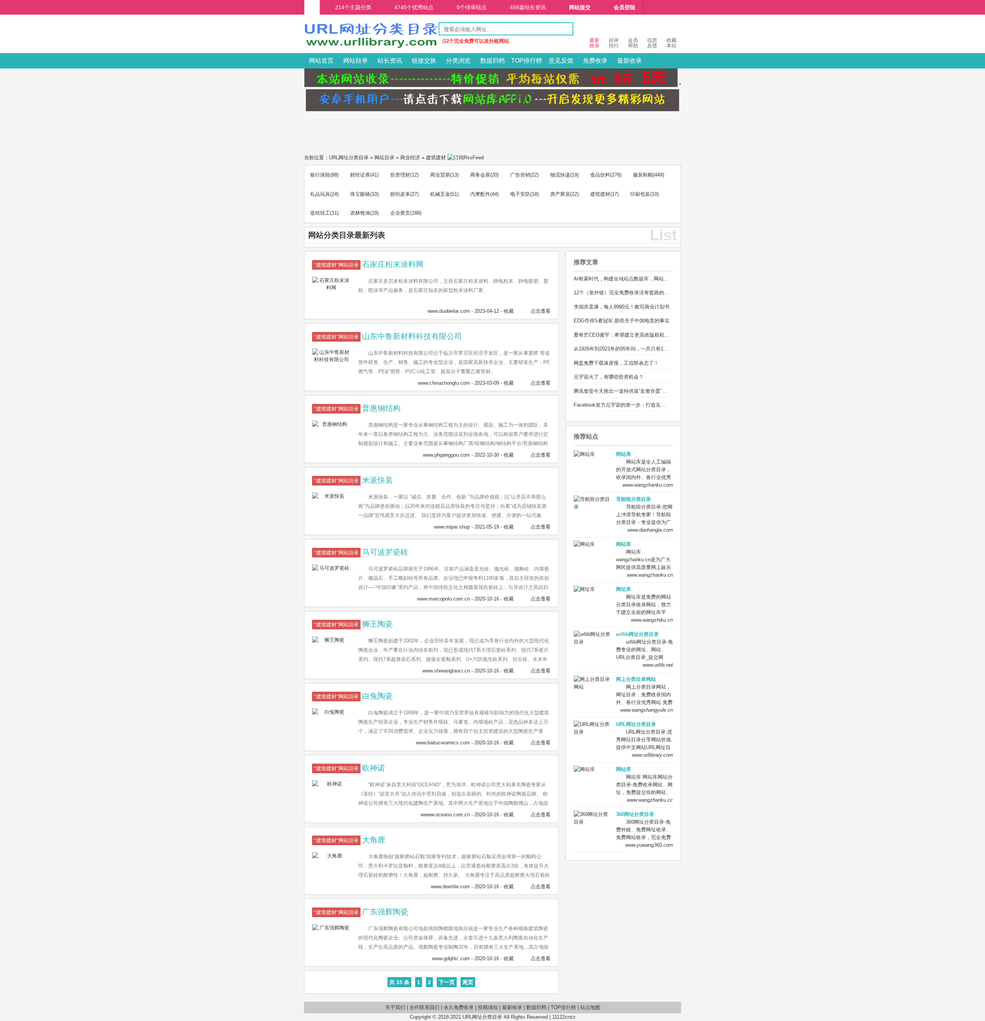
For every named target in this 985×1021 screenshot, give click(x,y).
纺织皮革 (400, 194)
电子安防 (520, 194)
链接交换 (424, 60)
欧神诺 (373, 768)
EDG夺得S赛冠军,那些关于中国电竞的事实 (621, 321)
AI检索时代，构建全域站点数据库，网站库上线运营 (631, 279)
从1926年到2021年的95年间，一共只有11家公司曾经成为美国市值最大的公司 (660, 349)
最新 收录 (594, 42)
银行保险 (320, 175)
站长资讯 (389, 60)
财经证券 (360, 175)
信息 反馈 (652, 42)
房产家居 (560, 194)
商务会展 (480, 175)
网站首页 (321, 60)
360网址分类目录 (635, 814)
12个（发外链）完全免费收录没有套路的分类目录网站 (634, 292)
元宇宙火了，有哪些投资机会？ (609, 377)
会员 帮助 (633, 42)
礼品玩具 (320, 194)
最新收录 (629, 60)
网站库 (623, 454)
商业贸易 (440, 175)
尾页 (467, 982)
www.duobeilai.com (448, 311)
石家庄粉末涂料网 (393, 264)
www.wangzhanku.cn (650, 575)
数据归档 (492, 60)
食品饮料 (600, 175)
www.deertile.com (450, 886)
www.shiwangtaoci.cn (446, 671)
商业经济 (410, 157)
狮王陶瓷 (377, 624)
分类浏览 (458, 60)
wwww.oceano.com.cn (445, 814)
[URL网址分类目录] (371, 47)
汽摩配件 (480, 194)
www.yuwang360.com (649, 845)
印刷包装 (640, 194)
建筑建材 (436, 157)
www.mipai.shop (452, 527)
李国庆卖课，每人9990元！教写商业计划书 (621, 307)
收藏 (509, 311)
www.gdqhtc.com (451, 958)
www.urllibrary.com (652, 755)
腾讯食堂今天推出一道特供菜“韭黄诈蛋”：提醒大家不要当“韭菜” (644, 391)
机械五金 (440, 194)
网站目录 (355, 60)
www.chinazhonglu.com (444, 383)
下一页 (447, 982)
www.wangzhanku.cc (650, 800)
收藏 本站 (671, 42)
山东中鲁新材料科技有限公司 (412, 336)
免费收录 (595, 60)
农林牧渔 (360, 213)
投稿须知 (488, 1007)
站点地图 (590, 1007)
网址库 (623, 589)
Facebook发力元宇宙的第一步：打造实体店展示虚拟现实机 (640, 405)
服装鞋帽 (643, 175)
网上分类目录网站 (636, 679)
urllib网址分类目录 (637, 634)
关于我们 (395, 1007)
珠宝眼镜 (360, 194)
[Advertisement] (492, 130)
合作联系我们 (424, 1007)
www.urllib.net (658, 665)
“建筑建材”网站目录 (336, 265)
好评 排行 (614, 42)
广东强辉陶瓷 (385, 912)
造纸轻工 (320, 213)
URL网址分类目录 (349, 157)
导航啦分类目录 (633, 499)
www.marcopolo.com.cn (443, 599)
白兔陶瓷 (377, 696)
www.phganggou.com (446, 455)
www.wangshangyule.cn (646, 710)
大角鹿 (373, 840)
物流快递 (560, 175)
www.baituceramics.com (443, 743)
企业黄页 (400, 213)
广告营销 (520, 175)
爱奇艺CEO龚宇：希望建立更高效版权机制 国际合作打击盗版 (642, 335)
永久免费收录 (459, 1007)
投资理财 (400, 175)
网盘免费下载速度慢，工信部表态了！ (616, 363)
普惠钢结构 (381, 408)
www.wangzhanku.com (648, 485)
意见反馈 (561, 60)
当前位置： (316, 157)
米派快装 (377, 480)
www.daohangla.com (650, 530)
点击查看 (541, 311)
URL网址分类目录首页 (312, 7)
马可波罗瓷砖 (385, 552)
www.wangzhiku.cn (652, 620)
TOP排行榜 (526, 60)
